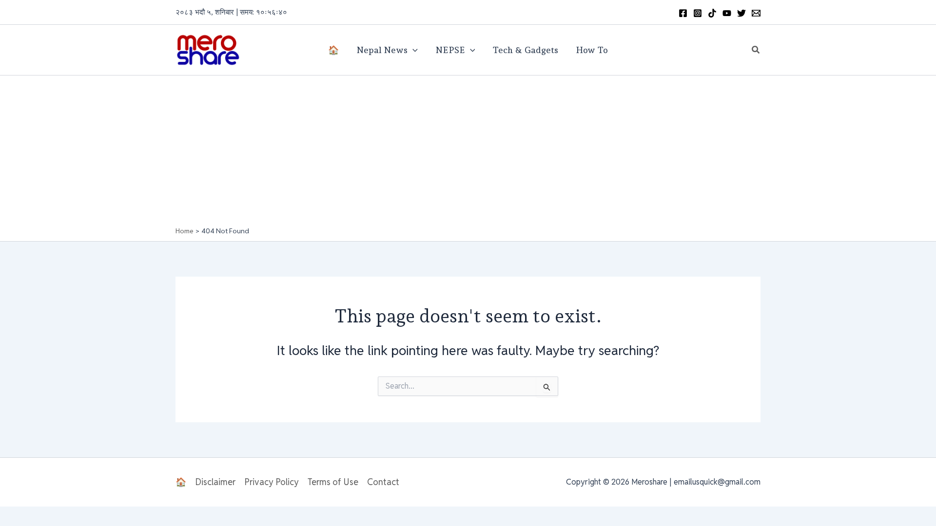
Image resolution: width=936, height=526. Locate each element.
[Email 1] (756, 13)
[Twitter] (741, 13)
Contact (383, 482)
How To (592, 50)
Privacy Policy (271, 482)
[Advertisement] (468, 153)
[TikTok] (712, 13)
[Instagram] (697, 13)
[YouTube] (726, 13)
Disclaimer (215, 482)
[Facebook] (683, 13)
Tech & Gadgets (525, 50)
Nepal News (382, 50)
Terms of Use (333, 482)
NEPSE (450, 50)
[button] (756, 50)
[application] (413, 50)
